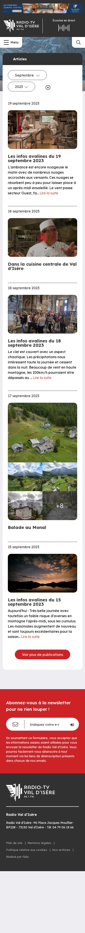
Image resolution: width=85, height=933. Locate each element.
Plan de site (14, 843)
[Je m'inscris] (72, 724)
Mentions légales (39, 843)
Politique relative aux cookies (27, 850)
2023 (19, 87)
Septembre (25, 75)
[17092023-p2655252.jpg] (25, 505)
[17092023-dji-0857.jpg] (42, 432)
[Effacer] (47, 87)
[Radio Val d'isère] (21, 26)
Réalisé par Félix (17, 856)
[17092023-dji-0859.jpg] (25, 476)
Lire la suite (49, 193)
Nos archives (61, 850)
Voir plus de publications (42, 654)
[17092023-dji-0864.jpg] (59, 476)
